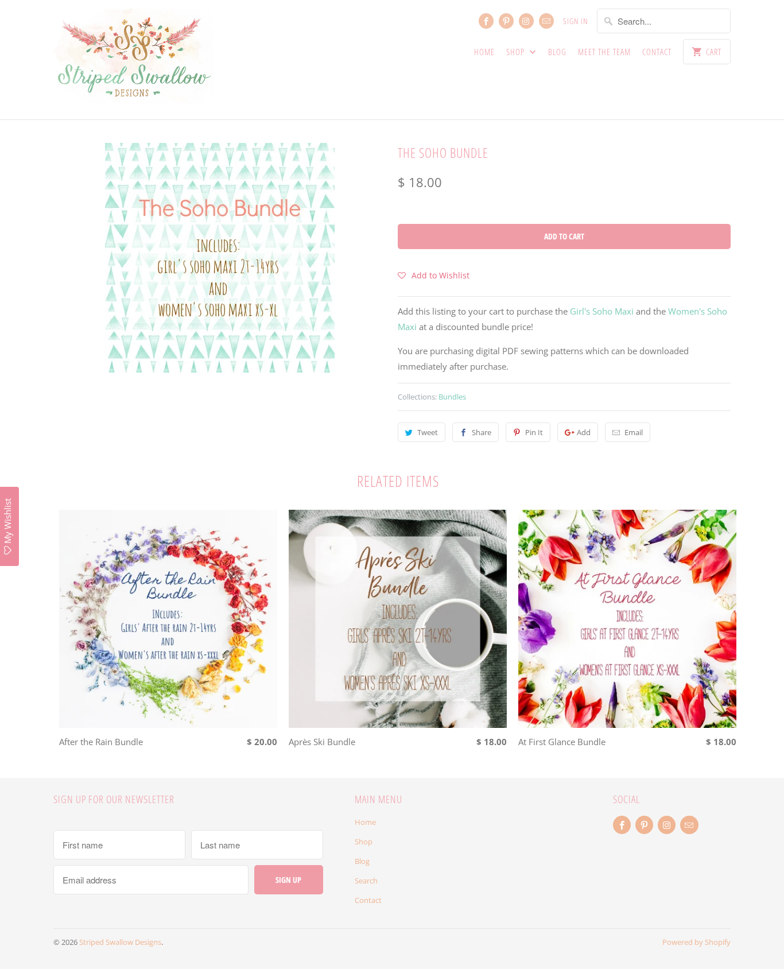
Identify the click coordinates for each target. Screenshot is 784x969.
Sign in (575, 20)
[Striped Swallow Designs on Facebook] (486, 21)
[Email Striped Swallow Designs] (546, 21)
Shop (516, 51)
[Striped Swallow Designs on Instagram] (526, 21)
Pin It (534, 432)
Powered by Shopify (696, 942)
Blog (557, 51)
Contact (657, 51)
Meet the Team (604, 51)
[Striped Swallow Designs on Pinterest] (506, 21)
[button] (433, 275)
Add (584, 432)
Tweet (427, 432)
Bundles (452, 397)
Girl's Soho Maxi (602, 311)
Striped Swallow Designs (120, 942)
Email (633, 432)
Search (366, 880)
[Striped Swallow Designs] (133, 60)
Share (481, 432)
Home (484, 51)
